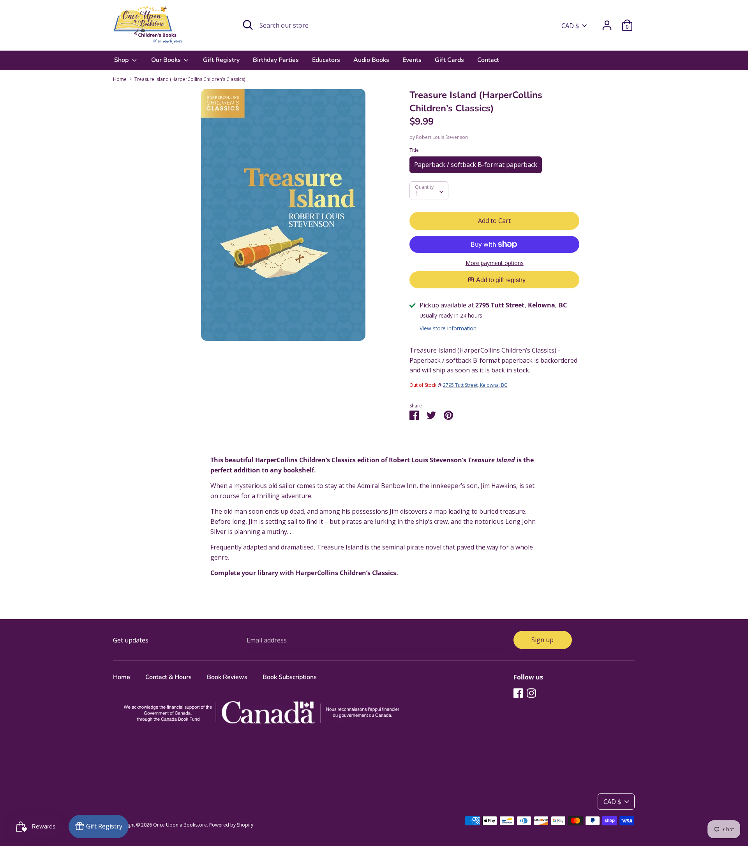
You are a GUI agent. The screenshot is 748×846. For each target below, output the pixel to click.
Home (121, 677)
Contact (488, 60)
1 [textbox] (416, 194)
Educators (326, 60)
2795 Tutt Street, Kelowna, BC (475, 385)
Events (412, 60)
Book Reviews (227, 677)
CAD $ (570, 25)
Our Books (166, 60)
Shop (122, 60)
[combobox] (428, 190)
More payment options (495, 263)
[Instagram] (531, 692)
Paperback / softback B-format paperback (475, 164)
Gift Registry (221, 60)
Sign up (542, 639)
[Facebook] (518, 692)
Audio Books (371, 60)
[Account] (607, 22)
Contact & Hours (168, 677)
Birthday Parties (276, 60)
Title (414, 150)
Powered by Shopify (231, 824)
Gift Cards (449, 60)
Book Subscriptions (290, 677)
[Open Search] (248, 25)
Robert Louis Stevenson (442, 137)
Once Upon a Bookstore (180, 824)
